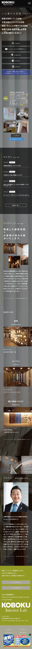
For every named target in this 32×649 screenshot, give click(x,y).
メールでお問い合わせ (16, 588)
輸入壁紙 (23, 632)
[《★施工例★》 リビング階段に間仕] (22, 127)
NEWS (23, 629)
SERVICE (9, 632)
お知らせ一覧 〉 (16, 205)
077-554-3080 (16, 582)
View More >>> (22, 298)
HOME (8, 629)
